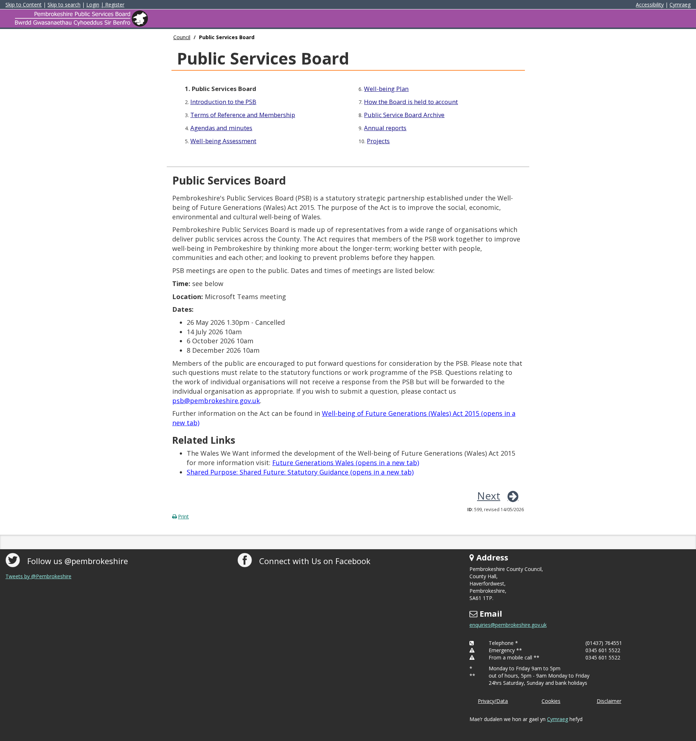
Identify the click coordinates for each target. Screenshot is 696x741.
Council (181, 37)
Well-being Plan (386, 88)
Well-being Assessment (223, 141)
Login (92, 4)
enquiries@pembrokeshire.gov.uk (508, 624)
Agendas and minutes (221, 128)
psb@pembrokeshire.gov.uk (216, 400)
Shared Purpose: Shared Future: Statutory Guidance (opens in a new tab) (300, 472)
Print (183, 516)
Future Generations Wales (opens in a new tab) (345, 462)
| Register (112, 4)
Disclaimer (609, 700)
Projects (378, 141)
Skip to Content (23, 4)
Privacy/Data (493, 700)
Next (488, 495)
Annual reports (385, 128)
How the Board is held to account (411, 102)
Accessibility (650, 4)
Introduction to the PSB (223, 102)
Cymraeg (680, 4)
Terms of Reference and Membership (242, 115)
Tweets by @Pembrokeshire (38, 576)
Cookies (551, 700)
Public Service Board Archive (404, 115)
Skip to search (63, 4)
